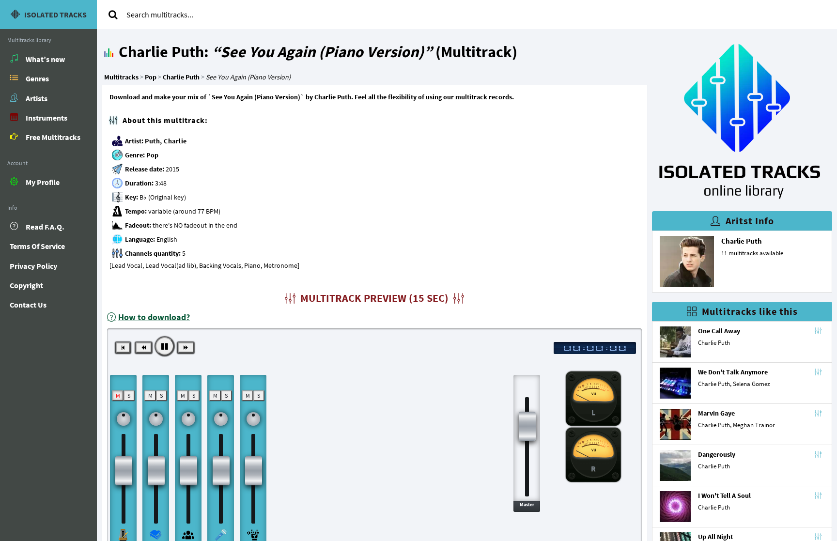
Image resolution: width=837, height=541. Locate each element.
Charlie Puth (741, 241)
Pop (152, 155)
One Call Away (719, 330)
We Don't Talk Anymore (733, 372)
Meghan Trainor (754, 425)
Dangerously (716, 454)
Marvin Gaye (716, 413)
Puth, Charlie (166, 141)
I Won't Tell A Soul (724, 495)
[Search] (113, 14)
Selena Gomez (751, 384)
